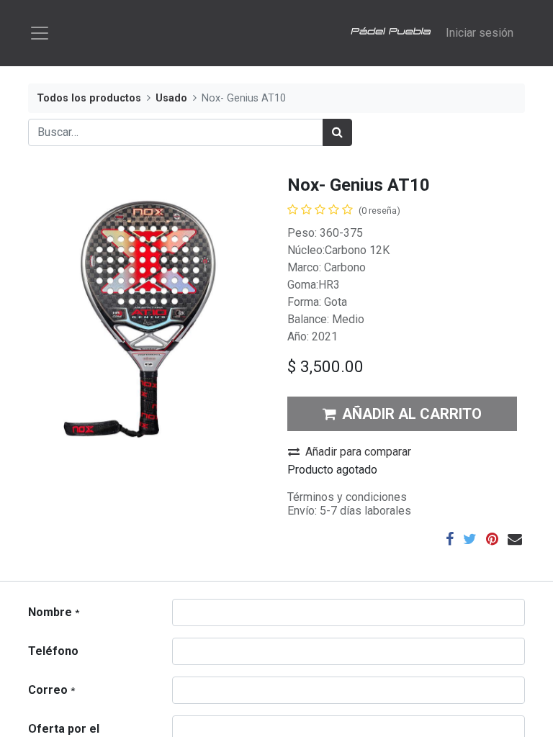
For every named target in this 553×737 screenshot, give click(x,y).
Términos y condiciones (347, 497)
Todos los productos (89, 98)
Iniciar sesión (479, 33)
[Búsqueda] (337, 132)
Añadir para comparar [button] (358, 451)
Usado (171, 98)
